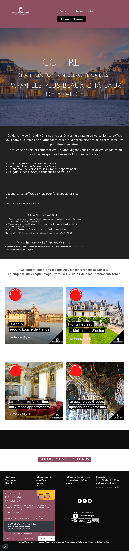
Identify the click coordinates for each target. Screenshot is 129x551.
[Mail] (90, 500)
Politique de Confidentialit (77, 477)
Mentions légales (73, 480)
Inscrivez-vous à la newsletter (109, 487)
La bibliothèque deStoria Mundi (44, 478)
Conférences (65, 11)
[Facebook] (80, 500)
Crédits (69, 483)
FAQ (37, 485)
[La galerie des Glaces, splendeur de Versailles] (95, 391)
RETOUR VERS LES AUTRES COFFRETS (64, 459)
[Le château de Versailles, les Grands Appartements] (34, 391)
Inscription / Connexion (73, 19)
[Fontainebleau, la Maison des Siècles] (95, 315)
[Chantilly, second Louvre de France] (34, 315)
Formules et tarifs (84, 11)
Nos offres (10, 483)
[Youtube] (85, 500)
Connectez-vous (12, 246)
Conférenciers (11, 480)
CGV (85, 480)
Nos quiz (39, 483)
